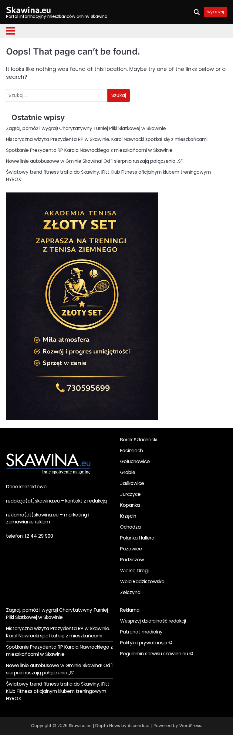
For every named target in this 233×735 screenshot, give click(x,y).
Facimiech (131, 450)
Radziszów (132, 559)
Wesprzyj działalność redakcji (153, 621)
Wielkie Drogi (134, 570)
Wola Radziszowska (142, 581)
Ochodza (130, 527)
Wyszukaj (215, 12)
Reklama (130, 610)
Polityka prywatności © (146, 643)
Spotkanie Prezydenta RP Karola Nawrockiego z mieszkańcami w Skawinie (89, 150)
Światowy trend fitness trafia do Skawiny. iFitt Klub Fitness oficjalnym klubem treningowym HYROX (58, 691)
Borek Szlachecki (138, 439)
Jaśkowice (132, 483)
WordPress (190, 726)
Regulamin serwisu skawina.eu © (156, 653)
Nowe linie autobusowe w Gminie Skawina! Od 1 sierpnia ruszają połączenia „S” (94, 161)
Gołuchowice (135, 461)
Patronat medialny (141, 632)
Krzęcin (128, 516)
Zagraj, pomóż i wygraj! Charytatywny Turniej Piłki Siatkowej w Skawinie (86, 128)
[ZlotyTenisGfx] (82, 418)
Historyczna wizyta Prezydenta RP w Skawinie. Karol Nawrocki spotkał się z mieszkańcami (107, 139)
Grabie (127, 472)
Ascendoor (139, 726)
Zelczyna (130, 592)
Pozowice (131, 549)
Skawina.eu (28, 9)
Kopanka (130, 505)
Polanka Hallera (137, 538)
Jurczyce (130, 494)
